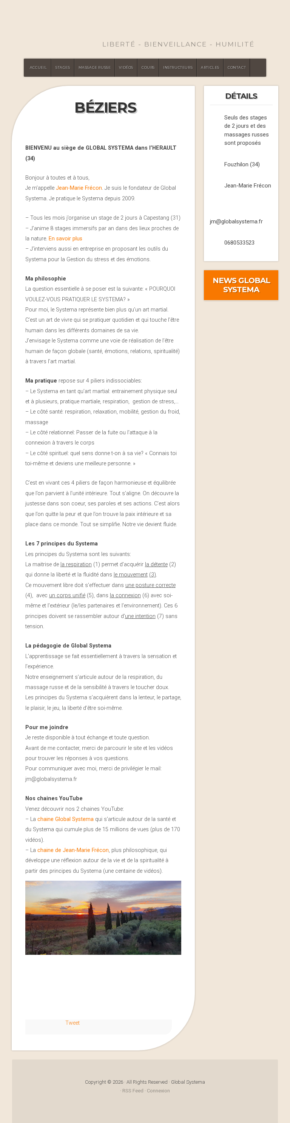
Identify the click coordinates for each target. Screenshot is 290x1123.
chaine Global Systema (65, 819)
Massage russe (95, 67)
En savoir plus (65, 238)
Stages (63, 67)
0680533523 (239, 242)
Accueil (38, 67)
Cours (148, 67)
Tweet (72, 1023)
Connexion (158, 1091)
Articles (210, 67)
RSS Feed (132, 1091)
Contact (237, 67)
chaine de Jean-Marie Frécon (73, 850)
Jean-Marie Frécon (79, 188)
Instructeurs (178, 67)
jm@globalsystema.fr (236, 221)
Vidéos (126, 67)
